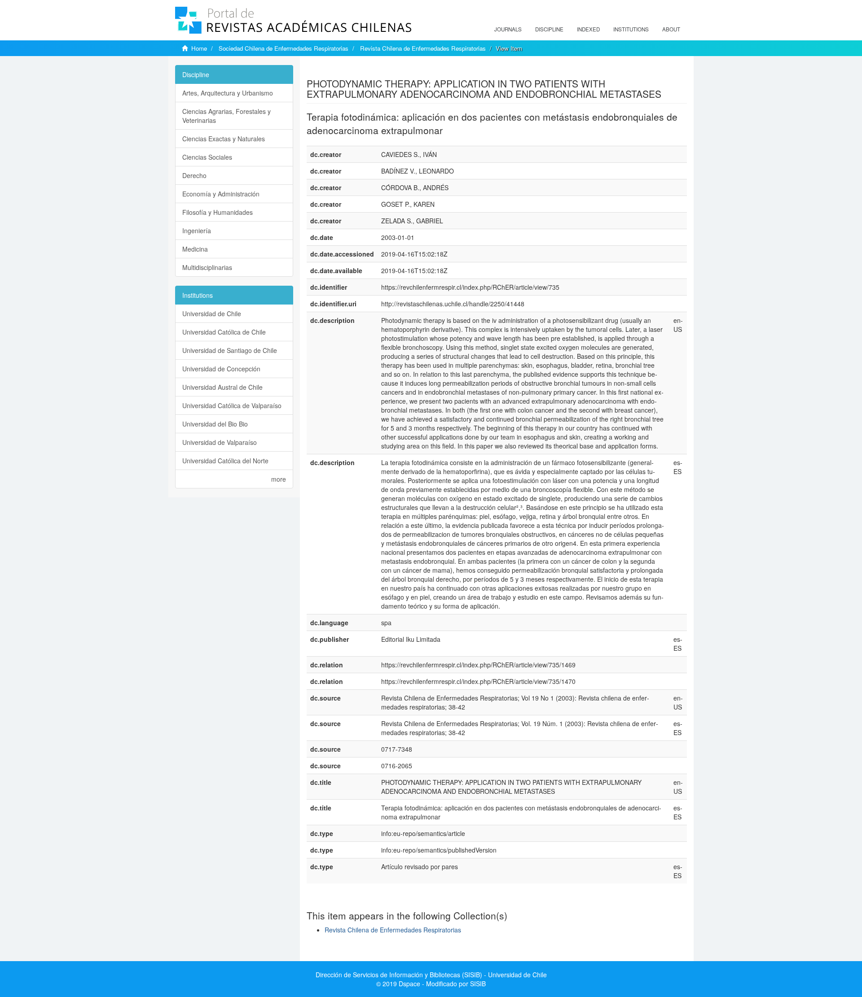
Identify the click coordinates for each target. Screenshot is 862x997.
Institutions (631, 29)
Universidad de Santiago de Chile (229, 350)
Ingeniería (196, 230)
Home (199, 48)
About (671, 29)
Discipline (549, 29)
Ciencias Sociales (207, 156)
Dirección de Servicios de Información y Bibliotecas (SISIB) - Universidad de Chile (431, 974)
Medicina (195, 248)
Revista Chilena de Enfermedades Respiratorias (423, 48)
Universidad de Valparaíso (219, 442)
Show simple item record (342, 69)
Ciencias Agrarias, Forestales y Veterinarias (226, 116)
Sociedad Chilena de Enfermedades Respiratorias (283, 48)
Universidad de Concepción (221, 368)
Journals (508, 29)
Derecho (194, 175)
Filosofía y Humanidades (217, 212)
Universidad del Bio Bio (215, 423)
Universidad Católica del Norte (225, 460)
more (278, 479)
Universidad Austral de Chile (222, 387)
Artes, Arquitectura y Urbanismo (227, 92)
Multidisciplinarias (207, 267)
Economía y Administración (220, 193)
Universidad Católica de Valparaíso (231, 405)
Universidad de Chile (211, 313)
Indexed (588, 29)
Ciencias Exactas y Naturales (223, 138)
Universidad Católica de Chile (224, 331)
